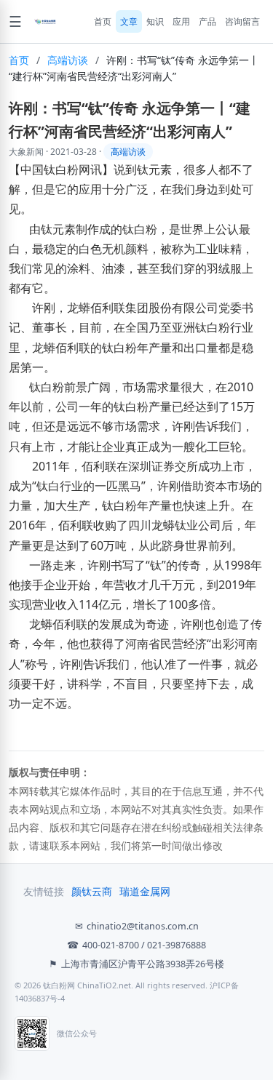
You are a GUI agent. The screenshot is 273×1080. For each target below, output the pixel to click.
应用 (181, 21)
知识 (155, 21)
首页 (102, 21)
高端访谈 (67, 60)
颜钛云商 (91, 891)
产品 (207, 21)
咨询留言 (242, 21)
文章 (129, 21)
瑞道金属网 (144, 891)
